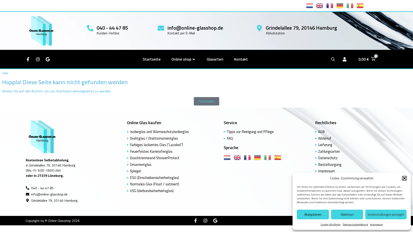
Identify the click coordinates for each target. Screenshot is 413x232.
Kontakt (241, 59)
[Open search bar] (333, 59)
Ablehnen (347, 214)
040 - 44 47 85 (112, 28)
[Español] (362, 5)
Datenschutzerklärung (355, 224)
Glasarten (215, 59)
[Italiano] (352, 5)
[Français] (331, 5)
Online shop (181, 59)
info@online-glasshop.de (195, 28)
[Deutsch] (341, 5)
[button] (404, 178)
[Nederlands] (311, 5)
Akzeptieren (312, 214)
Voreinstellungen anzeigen (386, 214)
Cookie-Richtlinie (331, 224)
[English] (321, 5)
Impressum (376, 224)
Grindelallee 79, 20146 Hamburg (301, 28)
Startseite (152, 59)
